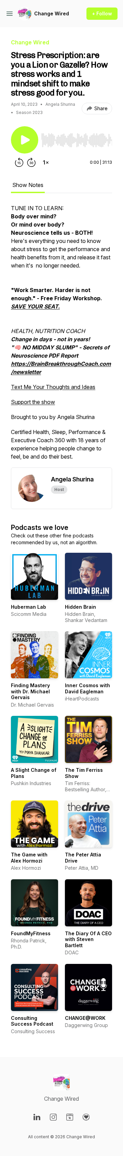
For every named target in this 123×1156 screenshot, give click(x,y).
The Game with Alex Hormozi (29, 858)
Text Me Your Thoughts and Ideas (53, 387)
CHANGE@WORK (85, 1018)
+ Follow (102, 13)
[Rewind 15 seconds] (19, 162)
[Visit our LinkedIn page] (36, 1117)
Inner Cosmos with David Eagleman (87, 688)
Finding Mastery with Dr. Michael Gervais (30, 691)
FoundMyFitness (31, 933)
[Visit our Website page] (69, 1117)
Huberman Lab (28, 607)
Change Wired (51, 13)
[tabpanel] (61, 335)
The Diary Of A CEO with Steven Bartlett (88, 939)
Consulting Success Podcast (32, 1021)
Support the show (33, 402)
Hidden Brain (80, 607)
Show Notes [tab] (27, 185)
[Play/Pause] (24, 140)
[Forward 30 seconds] (31, 162)
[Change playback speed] (46, 162)
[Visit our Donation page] (86, 1117)
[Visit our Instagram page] (53, 1117)
